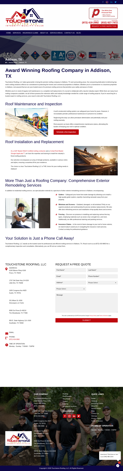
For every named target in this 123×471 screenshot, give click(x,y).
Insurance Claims (97, 403)
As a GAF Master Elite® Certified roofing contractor (28, 151)
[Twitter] (115, 2)
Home (93, 398)
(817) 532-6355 (14, 325)
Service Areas (13, 62)
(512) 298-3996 (14, 295)
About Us (94, 406)
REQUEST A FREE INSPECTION (104, 26)
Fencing (65, 404)
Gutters (65, 401)
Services (94, 401)
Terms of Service (103, 315)
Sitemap (94, 416)
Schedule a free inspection (66, 132)
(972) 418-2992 (90, 22)
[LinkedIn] (111, 2)
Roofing (65, 394)
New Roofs (66, 399)
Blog (92, 411)
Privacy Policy (93, 315)
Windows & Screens (69, 406)
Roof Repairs (67, 396)
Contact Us (95, 413)
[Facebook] (103, 2)
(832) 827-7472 (109, 22)
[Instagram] (107, 2)
